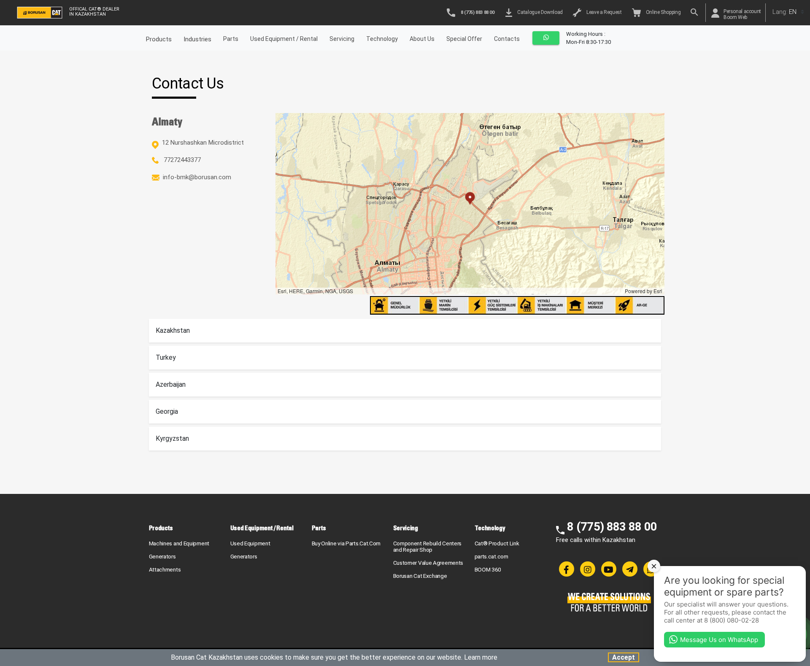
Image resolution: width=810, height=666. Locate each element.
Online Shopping (662, 12)
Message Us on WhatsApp (719, 640)
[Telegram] (629, 569)
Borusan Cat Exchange (420, 575)
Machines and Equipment (179, 543)
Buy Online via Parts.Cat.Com (346, 543)
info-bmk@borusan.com (197, 177)
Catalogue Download (539, 12)
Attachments (165, 569)
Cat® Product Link (497, 543)
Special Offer (464, 38)
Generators (162, 556)
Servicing (341, 38)
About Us (422, 38)
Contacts (507, 38)
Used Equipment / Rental (284, 38)
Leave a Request (603, 12)
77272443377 (181, 160)
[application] (470, 203)
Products (161, 528)
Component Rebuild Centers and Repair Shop (427, 546)
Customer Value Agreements (428, 562)
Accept (623, 657)
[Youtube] (608, 569)
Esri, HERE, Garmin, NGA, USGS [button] (315, 291)
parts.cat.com (491, 556)
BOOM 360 (488, 569)
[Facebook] (566, 569)
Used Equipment (250, 543)
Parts (230, 38)
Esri (657, 290)
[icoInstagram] (587, 569)
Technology (382, 38)
